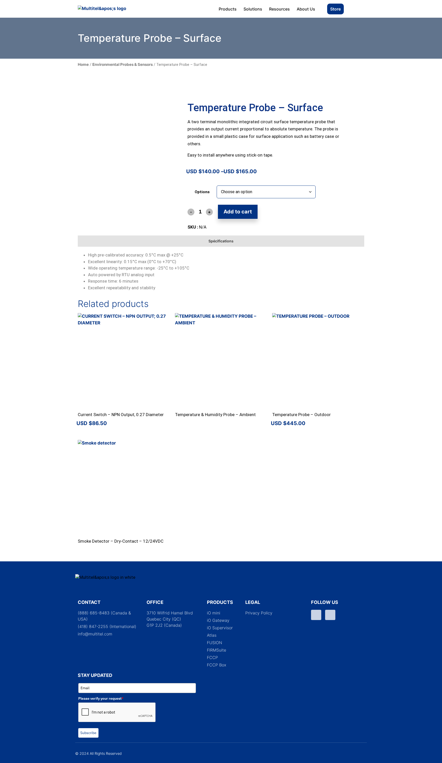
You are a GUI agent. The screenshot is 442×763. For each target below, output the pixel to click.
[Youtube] (316, 615)
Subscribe (88, 732)
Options (202, 192)
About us (306, 9)
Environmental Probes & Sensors (122, 64)
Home (83, 64)
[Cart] (357, 9)
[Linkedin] (330, 615)
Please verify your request (101, 698)
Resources (279, 9)
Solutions (253, 9)
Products (228, 9)
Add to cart (238, 212)
